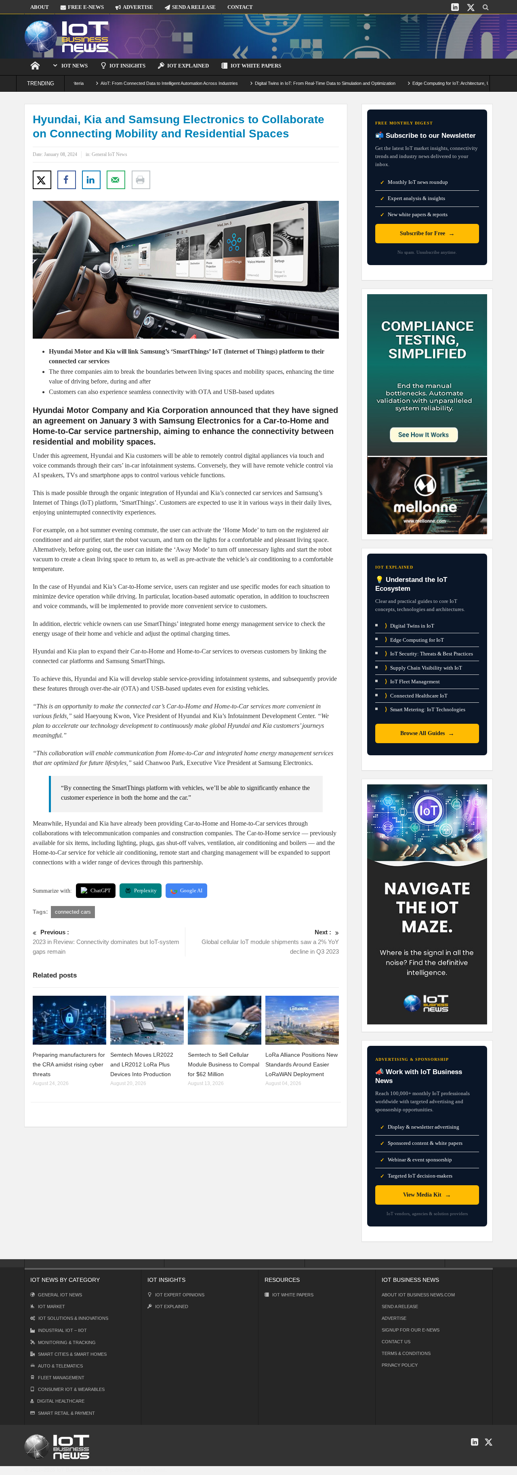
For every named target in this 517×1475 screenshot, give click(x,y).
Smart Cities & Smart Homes (72, 1354)
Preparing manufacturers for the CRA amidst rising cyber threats (69, 1064)
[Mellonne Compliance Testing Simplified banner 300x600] (427, 413)
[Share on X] (42, 180)
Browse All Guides (427, 733)
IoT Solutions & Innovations (73, 1318)
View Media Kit (427, 1194)
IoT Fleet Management (412, 681)
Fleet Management (61, 1377)
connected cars (73, 912)
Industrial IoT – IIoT (62, 1330)
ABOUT (39, 7)
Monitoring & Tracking (67, 1342)
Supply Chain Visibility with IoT (423, 668)
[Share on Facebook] (66, 180)
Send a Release (400, 1306)
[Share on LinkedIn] (91, 180)
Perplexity (145, 890)
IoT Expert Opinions (179, 1294)
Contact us (396, 1341)
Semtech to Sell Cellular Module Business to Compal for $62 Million (223, 1064)
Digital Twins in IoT (409, 626)
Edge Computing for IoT (414, 639)
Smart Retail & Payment (66, 1413)
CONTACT (240, 7)
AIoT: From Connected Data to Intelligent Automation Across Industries (132, 83)
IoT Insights (127, 66)
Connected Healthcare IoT (416, 696)
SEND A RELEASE (194, 7)
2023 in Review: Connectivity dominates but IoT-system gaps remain (106, 942)
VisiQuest (154, 1470)
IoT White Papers (256, 66)
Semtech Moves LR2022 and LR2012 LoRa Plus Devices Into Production (141, 1064)
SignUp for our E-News (410, 1330)
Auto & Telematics (60, 1365)
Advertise (394, 1318)
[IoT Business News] (66, 36)
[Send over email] (116, 180)
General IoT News (109, 154)
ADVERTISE (138, 7)
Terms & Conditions (406, 1353)
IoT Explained (188, 66)
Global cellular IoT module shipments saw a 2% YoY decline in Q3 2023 (270, 942)
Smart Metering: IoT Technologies (425, 709)
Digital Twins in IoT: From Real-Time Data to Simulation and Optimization (288, 83)
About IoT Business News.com (418, 1294)
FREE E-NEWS (86, 7)
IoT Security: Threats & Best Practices (429, 654)
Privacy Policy (400, 1365)
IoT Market (51, 1306)
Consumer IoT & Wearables (71, 1389)
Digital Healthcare (60, 1401)
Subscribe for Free (427, 233)
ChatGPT (100, 890)
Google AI (191, 890)
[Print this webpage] (141, 180)
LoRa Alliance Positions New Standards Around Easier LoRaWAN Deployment (301, 1064)
